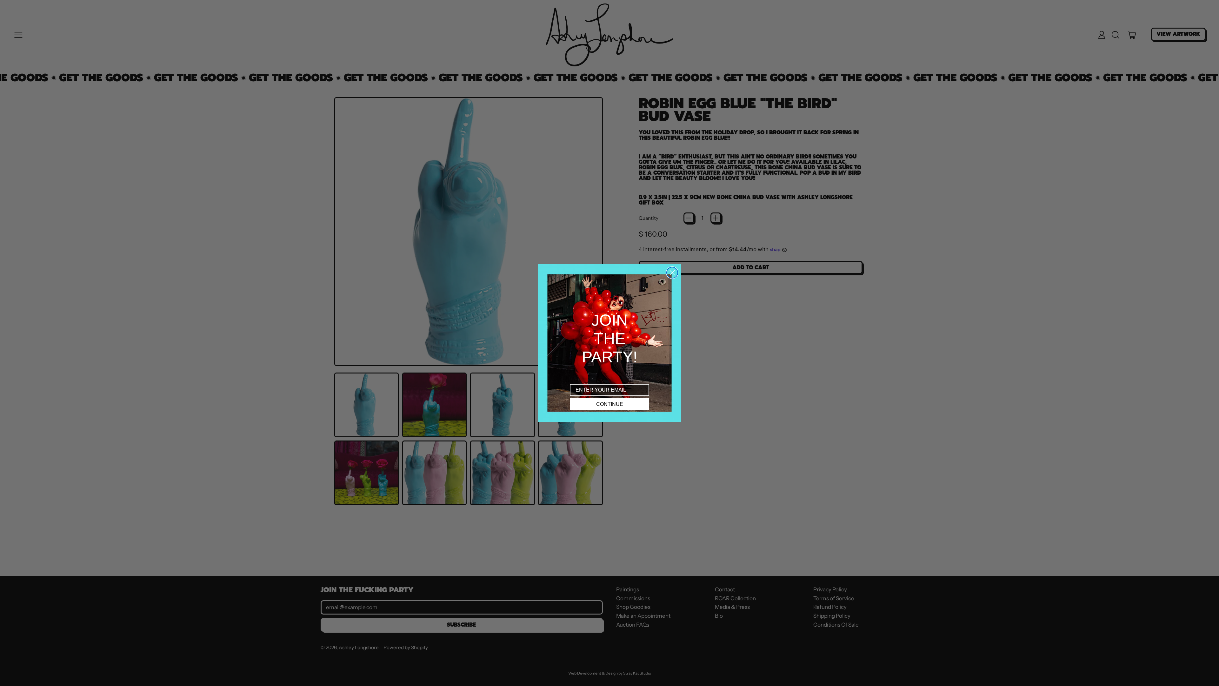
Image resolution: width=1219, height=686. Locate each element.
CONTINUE (609, 404)
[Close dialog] (672, 272)
